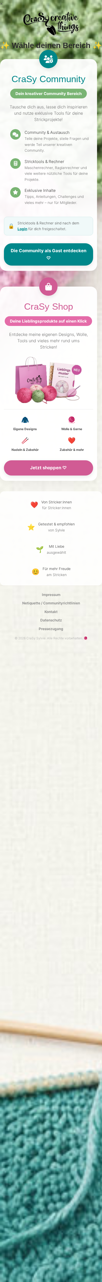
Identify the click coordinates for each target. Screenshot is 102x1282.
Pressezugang (51, 629)
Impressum (51, 595)
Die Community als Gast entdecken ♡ (48, 254)
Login (22, 229)
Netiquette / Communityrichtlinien (51, 603)
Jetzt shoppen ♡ (48, 467)
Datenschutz (51, 620)
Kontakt (51, 612)
